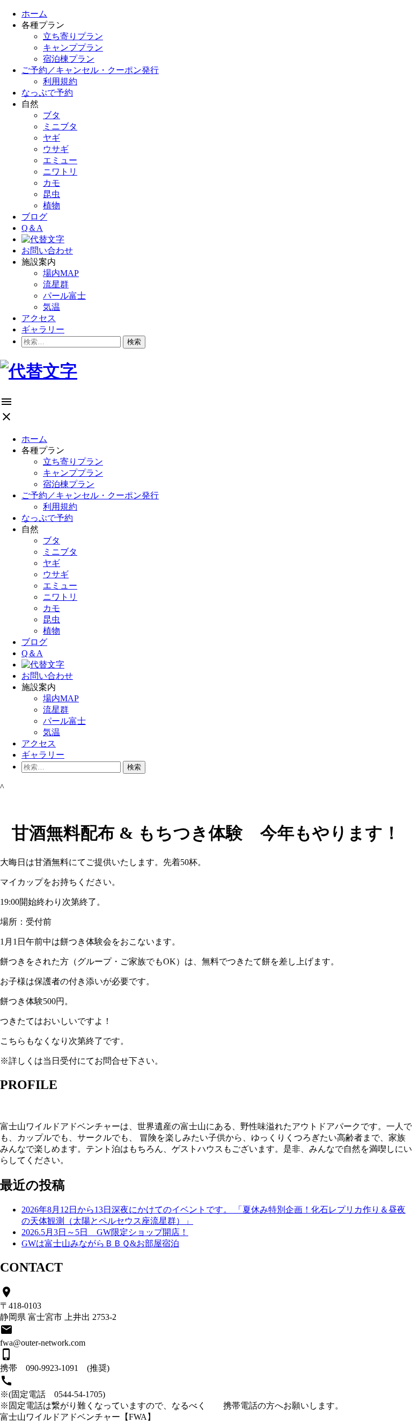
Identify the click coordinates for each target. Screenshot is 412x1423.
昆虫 (51, 194)
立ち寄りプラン (73, 36)
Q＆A (32, 228)
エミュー (60, 160)
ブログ (34, 216)
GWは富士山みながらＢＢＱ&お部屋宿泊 (100, 1243)
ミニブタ (60, 126)
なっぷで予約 (47, 92)
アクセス (38, 318)
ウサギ (56, 149)
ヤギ (51, 137)
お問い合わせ (47, 250)
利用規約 (60, 81)
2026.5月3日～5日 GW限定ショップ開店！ (104, 1232)
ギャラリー (42, 329)
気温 (51, 306)
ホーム (34, 13)
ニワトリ (60, 171)
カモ (51, 182)
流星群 (56, 284)
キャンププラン (73, 47)
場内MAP (61, 273)
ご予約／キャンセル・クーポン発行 (90, 70)
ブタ (51, 115)
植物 (51, 205)
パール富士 (64, 295)
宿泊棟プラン (68, 58)
